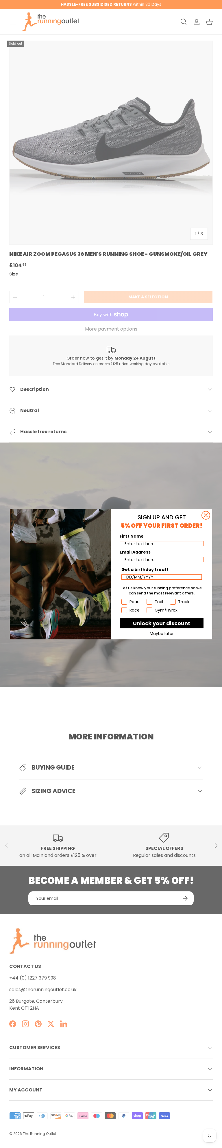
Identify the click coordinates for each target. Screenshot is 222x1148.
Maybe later (162, 633)
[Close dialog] (206, 515)
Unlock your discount (161, 623)
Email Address (135, 552)
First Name (132, 536)
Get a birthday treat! (144, 569)
